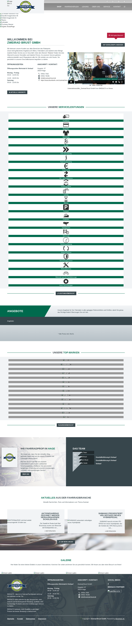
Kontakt (117, 7)
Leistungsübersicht (67, 293)
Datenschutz (30, 619)
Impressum (42, 619)
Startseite (10, 619)
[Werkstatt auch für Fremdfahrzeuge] (66, 273)
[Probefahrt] (66, 215)
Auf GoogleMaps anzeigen (113, 45)
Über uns (96, 7)
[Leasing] (66, 191)
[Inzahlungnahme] (66, 182)
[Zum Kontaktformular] (83, 454)
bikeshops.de (119, 619)
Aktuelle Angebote (18, 92)
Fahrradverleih (72, 7)
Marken (50, 53)
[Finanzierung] (66, 166)
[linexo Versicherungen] (66, 281)
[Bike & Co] (115, 591)
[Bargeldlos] (66, 125)
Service (106, 7)
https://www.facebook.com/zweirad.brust (54, 80)
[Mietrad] (66, 199)
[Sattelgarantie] (66, 224)
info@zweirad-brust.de (48, 78)
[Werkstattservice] (66, 265)
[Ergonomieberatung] (66, 158)
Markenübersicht (67, 425)
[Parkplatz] (66, 207)
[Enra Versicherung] (66, 149)
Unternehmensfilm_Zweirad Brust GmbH (81, 88)
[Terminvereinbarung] (66, 240)
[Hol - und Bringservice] (66, 174)
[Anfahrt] (124, 1)
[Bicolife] (66, 141)
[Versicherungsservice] (66, 256)
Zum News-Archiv (66, 542)
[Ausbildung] (66, 116)
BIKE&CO (102, 88)
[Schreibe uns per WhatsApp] (112, 1)
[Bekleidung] (66, 133)
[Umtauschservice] (66, 248)
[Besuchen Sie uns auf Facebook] (107, 1)
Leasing (85, 7)
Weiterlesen (50, 531)
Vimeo (110, 88)
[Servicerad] (66, 232)
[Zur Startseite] (25, 7)
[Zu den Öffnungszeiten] (118, 1)
